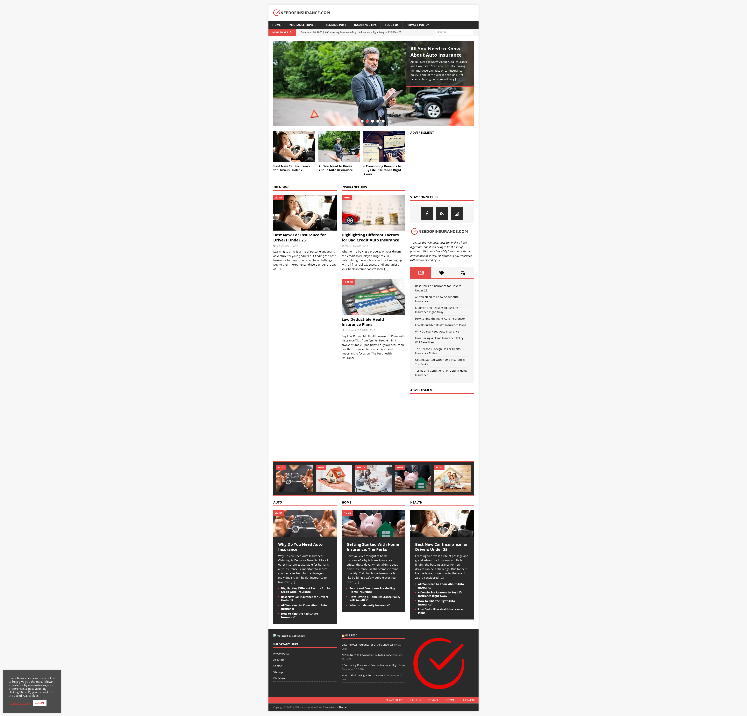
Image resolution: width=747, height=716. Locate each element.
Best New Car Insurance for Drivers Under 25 (291, 168)
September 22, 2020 (356, 330)
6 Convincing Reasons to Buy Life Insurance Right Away (382, 170)
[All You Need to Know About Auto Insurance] (373, 83)
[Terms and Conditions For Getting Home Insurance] (452, 478)
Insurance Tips (365, 25)
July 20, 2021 (283, 245)
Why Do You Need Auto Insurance (437, 331)
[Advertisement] (439, 164)
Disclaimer (279, 678)
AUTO (277, 502)
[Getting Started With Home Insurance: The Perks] (413, 478)
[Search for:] (454, 32)
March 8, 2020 (353, 245)
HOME (346, 502)
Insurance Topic (301, 25)
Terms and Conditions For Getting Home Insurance (372, 590)
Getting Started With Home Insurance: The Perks (373, 547)
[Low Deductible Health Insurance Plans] (373, 297)
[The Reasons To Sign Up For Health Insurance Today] (373, 478)
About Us (392, 25)
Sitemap (278, 672)
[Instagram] (457, 213)
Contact (277, 666)
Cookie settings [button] (20, 703)
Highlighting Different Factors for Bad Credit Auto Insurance (370, 237)
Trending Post (335, 25)
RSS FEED (351, 635)
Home (276, 25)
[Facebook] (427, 213)
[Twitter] (442, 213)
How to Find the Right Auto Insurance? (440, 318)
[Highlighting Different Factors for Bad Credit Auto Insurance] (373, 213)
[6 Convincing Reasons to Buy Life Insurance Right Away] (384, 146)
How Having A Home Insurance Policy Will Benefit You (375, 598)
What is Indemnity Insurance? (370, 605)
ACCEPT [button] (39, 703)
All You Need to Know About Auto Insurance (436, 51)
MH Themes (341, 707)
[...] (457, 79)
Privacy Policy (418, 25)
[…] (279, 269)
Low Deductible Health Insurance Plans (364, 322)
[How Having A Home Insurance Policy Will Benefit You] (334, 478)
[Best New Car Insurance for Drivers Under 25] (294, 146)
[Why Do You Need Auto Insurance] (294, 478)
